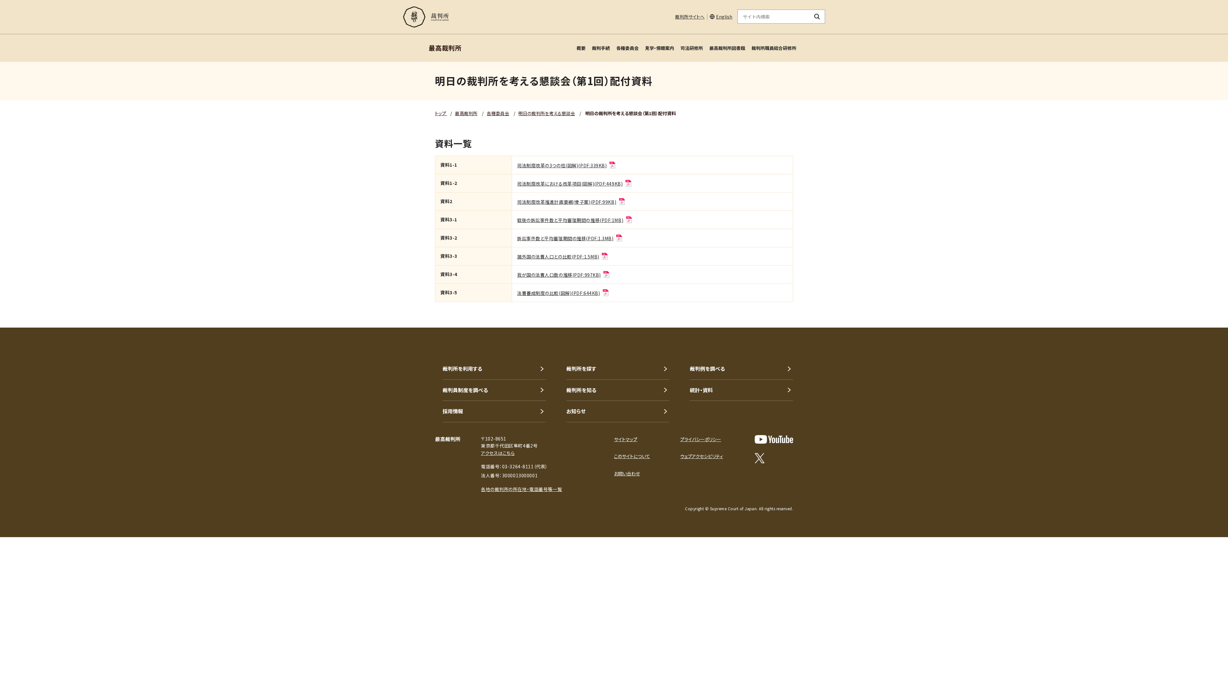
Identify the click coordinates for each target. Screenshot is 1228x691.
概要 (581, 48)
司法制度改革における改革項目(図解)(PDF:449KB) (570, 183)
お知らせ (576, 411)
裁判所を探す (581, 368)
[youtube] (774, 439)
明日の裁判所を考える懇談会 (546, 113)
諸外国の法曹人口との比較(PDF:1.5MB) (558, 256)
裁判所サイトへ (690, 16)
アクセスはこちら (498, 453)
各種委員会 (627, 48)
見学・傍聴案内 (659, 48)
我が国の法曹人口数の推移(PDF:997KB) (559, 275)
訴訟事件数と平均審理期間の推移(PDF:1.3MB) (565, 238)
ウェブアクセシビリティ (701, 456)
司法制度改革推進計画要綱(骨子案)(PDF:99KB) (566, 202)
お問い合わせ (627, 473)
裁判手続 (601, 48)
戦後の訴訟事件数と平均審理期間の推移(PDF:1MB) (570, 220)
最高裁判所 (466, 113)
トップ (441, 113)
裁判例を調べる (707, 368)
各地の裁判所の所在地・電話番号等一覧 (521, 489)
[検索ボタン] (817, 16)
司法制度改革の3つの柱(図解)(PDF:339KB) (562, 165)
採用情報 (453, 411)
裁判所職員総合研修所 (774, 48)
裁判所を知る (581, 390)
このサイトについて (632, 456)
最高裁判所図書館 (727, 48)
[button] (1205, 668)
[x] (760, 458)
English (724, 16)
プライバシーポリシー (700, 439)
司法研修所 (692, 48)
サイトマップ (625, 439)
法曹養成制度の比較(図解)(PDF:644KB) (558, 293)
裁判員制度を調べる (465, 390)
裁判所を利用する (462, 368)
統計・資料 (701, 390)
